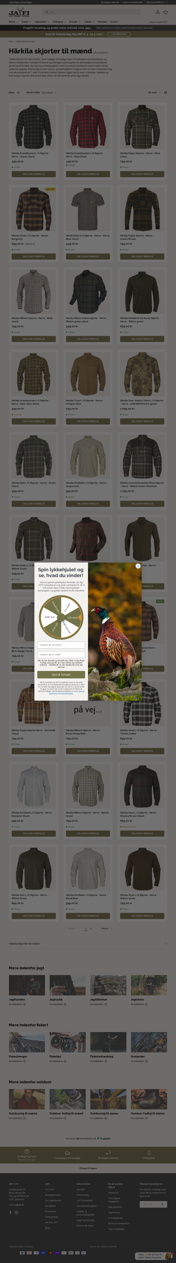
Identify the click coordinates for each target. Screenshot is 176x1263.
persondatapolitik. (66, 693)
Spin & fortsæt (61, 674)
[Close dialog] (138, 566)
